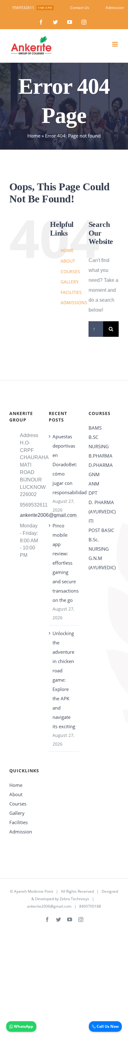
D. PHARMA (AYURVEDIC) (102, 507)
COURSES (70, 271)
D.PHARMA (101, 465)
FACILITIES (71, 292)
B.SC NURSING (99, 441)
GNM (94, 474)
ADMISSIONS (74, 302)
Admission (20, 831)
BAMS (95, 428)
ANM (94, 484)
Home (33, 136)
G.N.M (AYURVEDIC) (102, 563)
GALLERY (70, 282)
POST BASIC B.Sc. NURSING (101, 539)
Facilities (18, 822)
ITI (91, 521)
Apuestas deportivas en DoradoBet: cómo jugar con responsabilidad (64, 464)
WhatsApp (23, 1026)
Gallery (17, 813)
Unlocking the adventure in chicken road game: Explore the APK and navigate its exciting (64, 679)
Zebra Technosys (74, 898)
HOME (67, 250)
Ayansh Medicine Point (33, 891)
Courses (17, 804)
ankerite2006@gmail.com (30, 515)
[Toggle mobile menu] (115, 44)
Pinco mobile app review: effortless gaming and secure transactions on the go (64, 562)
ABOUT (68, 261)
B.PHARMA (100, 456)
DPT (93, 493)
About (15, 794)
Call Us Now (107, 1026)
